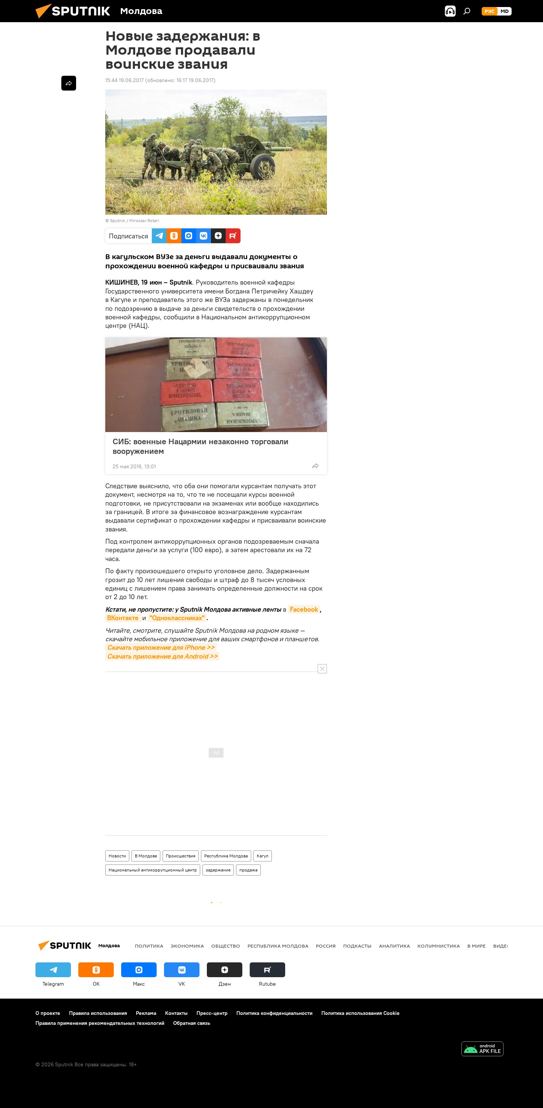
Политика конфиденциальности (274, 1013)
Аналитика (394, 945)
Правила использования (98, 1013)
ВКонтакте (123, 618)
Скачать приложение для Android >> (162, 656)
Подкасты (357, 945)
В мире (476, 945)
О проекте (47, 1013)
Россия (326, 945)
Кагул (263, 856)
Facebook (304, 609)
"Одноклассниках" (177, 618)
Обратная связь (191, 1023)
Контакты (176, 1013)
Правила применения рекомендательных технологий (99, 1023)
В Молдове (146, 856)
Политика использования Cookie (360, 1013)
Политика (149, 945)
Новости (117, 856)
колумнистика (438, 945)
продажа (248, 870)
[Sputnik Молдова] (75, 20)
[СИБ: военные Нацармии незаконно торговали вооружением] (216, 384)
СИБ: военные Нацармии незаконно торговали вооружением (200, 446)
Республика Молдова (226, 856)
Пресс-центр (212, 1013)
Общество (225, 945)
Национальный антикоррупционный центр (153, 870)
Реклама (146, 1013)
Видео (502, 945)
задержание (218, 870)
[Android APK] (482, 1049)
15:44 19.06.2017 (124, 80)
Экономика (187, 945)
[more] (315, 465)
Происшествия (180, 856)
